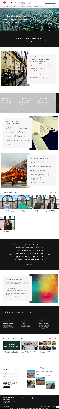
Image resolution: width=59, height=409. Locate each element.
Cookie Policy (32, 399)
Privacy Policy (5, 383)
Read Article (6, 356)
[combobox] (50, 3)
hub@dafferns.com (6, 406)
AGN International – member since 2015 (37, 70)
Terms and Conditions (33, 397)
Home (5, 6)
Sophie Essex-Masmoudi (7, 231)
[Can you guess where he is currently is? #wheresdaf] (40, 381)
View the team (52, 192)
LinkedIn (22, 397)
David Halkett (51, 210)
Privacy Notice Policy (33, 398)
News (44, 6)
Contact (54, 6)
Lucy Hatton (37, 210)
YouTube (22, 398)
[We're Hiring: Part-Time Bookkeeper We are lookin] (50, 375)
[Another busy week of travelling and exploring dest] (31, 384)
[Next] (49, 254)
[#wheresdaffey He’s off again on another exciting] (50, 385)
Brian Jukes (7, 210)
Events (41, 6)
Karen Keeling (22, 210)
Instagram (22, 399)
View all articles (52, 338)
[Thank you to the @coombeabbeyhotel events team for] (40, 371)
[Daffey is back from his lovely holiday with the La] (31, 374)
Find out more (5, 109)
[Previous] (10, 254)
